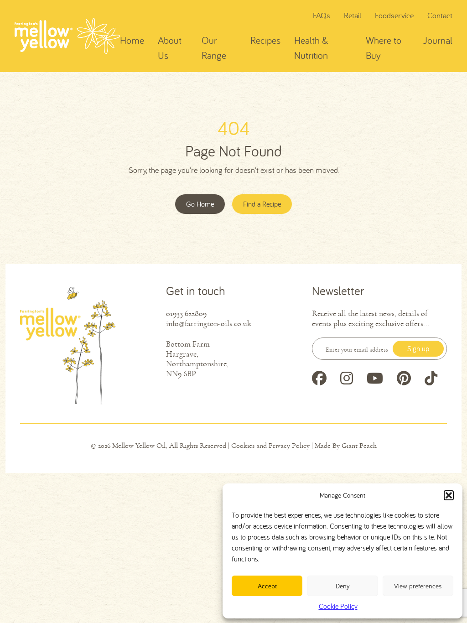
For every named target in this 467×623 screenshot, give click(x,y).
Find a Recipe (262, 203)
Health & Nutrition (311, 48)
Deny (343, 585)
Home (132, 40)
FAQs (321, 15)
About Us (170, 48)
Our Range (214, 48)
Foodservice (394, 15)
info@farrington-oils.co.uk (208, 323)
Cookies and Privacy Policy (270, 445)
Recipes (265, 40)
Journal (437, 40)
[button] (448, 495)
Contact (439, 15)
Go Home (200, 203)
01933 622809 (186, 313)
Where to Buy (383, 48)
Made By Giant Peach (346, 445)
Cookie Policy (338, 606)
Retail (352, 15)
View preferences (417, 585)
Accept (267, 585)
